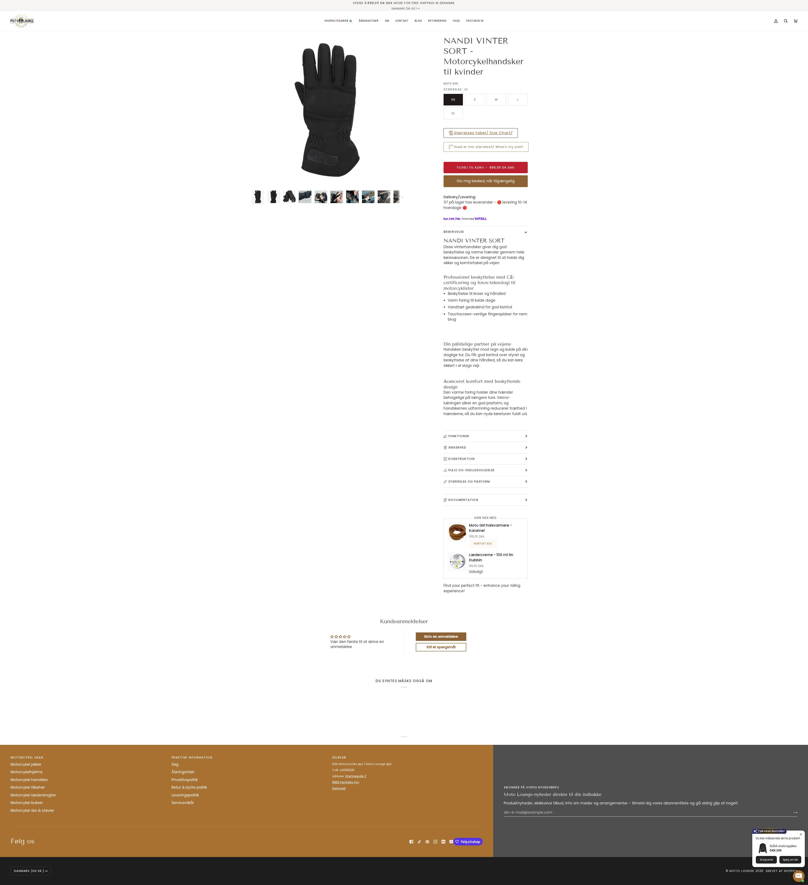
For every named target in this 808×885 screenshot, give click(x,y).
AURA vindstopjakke (783, 846)
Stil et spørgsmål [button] (441, 647)
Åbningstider (183, 772)
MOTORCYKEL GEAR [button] (27, 757)
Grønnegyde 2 (355, 776)
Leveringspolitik (185, 795)
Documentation (463, 500)
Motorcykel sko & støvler (32, 810)
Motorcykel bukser (27, 802)
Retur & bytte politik (189, 787)
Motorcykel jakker (26, 764)
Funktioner (458, 436)
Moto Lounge (742, 871)
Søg (174, 764)
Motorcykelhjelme (27, 772)
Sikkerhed (457, 447)
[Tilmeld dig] (791, 812)
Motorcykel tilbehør (28, 787)
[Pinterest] (427, 842)
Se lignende (766, 859)
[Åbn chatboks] (799, 876)
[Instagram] (435, 842)
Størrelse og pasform (469, 481)
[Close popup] (801, 834)
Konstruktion (461, 459)
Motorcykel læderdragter (33, 795)
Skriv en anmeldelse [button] (441, 636)
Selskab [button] (339, 757)
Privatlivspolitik (184, 779)
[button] (338, 21)
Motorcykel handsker (29, 779)
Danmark (339, 788)
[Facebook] (411, 842)
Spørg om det (790, 859)
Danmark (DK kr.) (404, 8)
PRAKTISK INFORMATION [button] (191, 757)
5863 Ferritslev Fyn (345, 782)
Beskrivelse (454, 232)
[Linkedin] (443, 842)
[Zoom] (327, 112)
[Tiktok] (419, 842)
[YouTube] (451, 842)
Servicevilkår (182, 802)
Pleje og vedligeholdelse (471, 470)
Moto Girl (451, 83)
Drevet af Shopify (781, 871)
